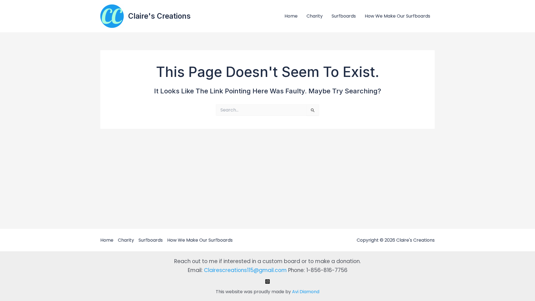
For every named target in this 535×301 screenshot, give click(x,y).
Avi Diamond (305, 291)
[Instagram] (267, 281)
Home (291, 16)
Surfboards (344, 16)
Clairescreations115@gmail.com (245, 270)
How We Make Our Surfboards (397, 16)
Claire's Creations (159, 16)
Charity (315, 16)
